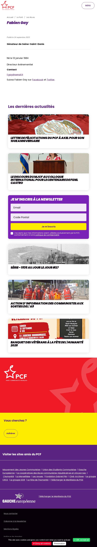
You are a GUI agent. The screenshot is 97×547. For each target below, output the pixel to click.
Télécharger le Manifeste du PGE (67, 479)
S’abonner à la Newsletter (15, 521)
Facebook (37, 79)
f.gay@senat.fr (15, 74)
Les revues (38, 476)
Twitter (51, 79)
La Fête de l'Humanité (37, 479)
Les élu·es (30, 17)
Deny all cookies (42, 543)
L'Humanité (8, 476)
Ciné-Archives (77, 476)
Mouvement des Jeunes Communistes (21, 469)
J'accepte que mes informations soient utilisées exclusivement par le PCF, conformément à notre (47, 234)
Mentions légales (11, 529)
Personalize (59, 543)
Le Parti (20, 17)
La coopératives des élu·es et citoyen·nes (51, 473)
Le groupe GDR (17, 479)
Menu (88, 5)
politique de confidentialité (47, 235)
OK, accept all (82, 540)
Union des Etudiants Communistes (59, 469)
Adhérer (10, 433)
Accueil (10, 17)
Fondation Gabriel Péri (56, 476)
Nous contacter (11, 513)
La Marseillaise (23, 476)
